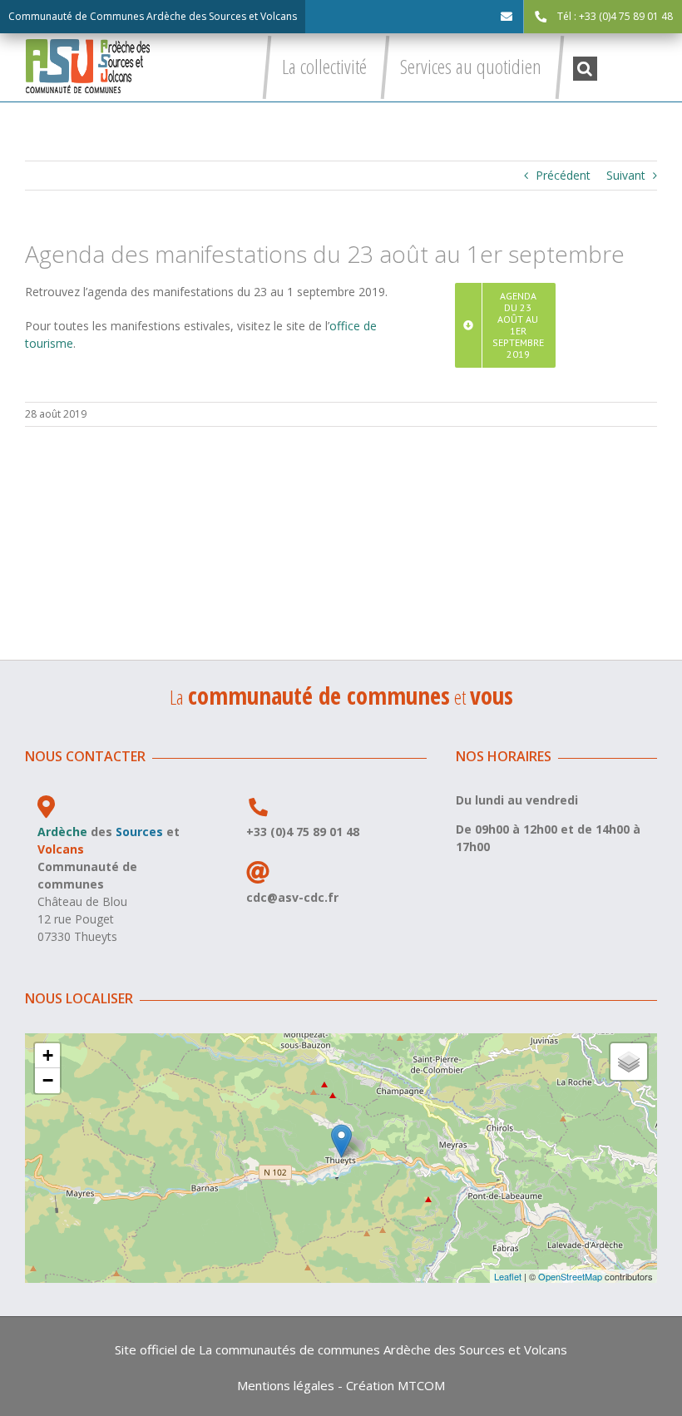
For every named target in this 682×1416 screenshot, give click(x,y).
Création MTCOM (395, 1385)
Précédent (563, 175)
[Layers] (628, 1061)
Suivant (625, 175)
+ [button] (47, 1055)
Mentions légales (285, 1385)
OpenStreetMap (570, 1276)
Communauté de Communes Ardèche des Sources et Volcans (152, 16)
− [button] (47, 1080)
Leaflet (507, 1276)
